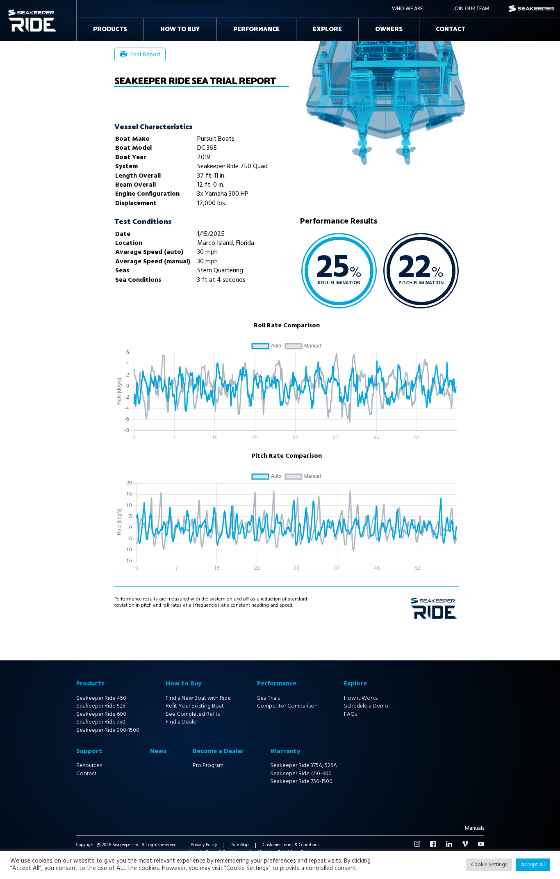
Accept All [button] (533, 865)
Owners (389, 29)
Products (110, 29)
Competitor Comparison (287, 706)
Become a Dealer (218, 751)
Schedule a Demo (366, 706)
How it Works (361, 698)
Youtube (481, 844)
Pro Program (208, 765)
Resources (89, 765)
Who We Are (407, 9)
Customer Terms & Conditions (291, 845)
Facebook (433, 844)
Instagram (417, 844)
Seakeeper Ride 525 (100, 706)
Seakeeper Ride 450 (101, 698)
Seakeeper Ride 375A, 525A (303, 765)
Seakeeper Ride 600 (101, 714)
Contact (450, 29)
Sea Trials (268, 698)
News (158, 751)
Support (89, 751)
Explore (327, 29)
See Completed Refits (193, 714)
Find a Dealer (182, 722)
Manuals (474, 828)
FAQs (350, 714)
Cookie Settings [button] (489, 865)
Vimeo (465, 844)
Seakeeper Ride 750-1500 (301, 781)
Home (16, 11)
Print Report (145, 54)
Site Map (239, 845)
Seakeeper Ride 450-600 (301, 774)
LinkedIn (449, 844)
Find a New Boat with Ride (198, 698)
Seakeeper (531, 9)
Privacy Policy (204, 845)
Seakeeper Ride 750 (100, 722)
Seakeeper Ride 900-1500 (107, 730)
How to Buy (180, 29)
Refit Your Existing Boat (195, 706)
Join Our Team (471, 9)
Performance (256, 29)
